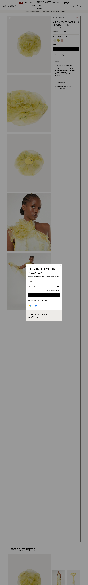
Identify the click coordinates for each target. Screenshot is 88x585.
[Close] (59, 266)
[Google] (30, 306)
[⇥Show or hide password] (58, 287)
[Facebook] (36, 306)
